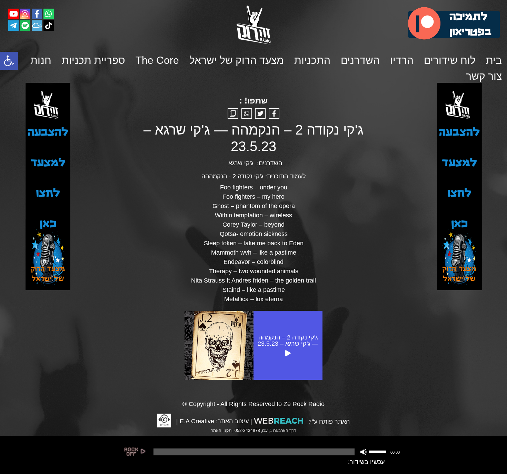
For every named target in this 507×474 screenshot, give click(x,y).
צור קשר (484, 76)
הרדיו (402, 60)
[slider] (378, 451)
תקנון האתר (221, 430)
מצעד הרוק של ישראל (236, 60)
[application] (276, 452)
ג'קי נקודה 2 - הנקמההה (232, 176)
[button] (9, 61)
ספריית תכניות (93, 60)
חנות (40, 60)
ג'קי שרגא (241, 163)
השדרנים (360, 60)
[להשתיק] (363, 451)
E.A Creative (197, 421)
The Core (157, 60)
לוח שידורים (450, 60)
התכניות (312, 60)
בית (494, 60)
